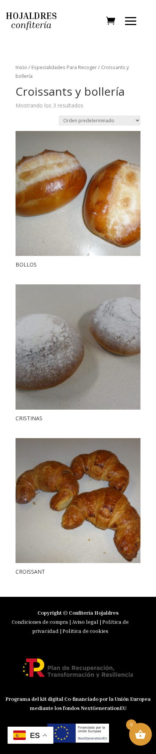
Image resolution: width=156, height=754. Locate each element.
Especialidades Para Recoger (64, 67)
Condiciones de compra (40, 621)
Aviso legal (86, 621)
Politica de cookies (85, 631)
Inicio (21, 67)
